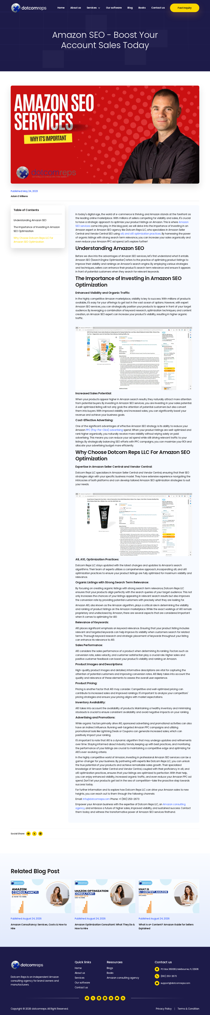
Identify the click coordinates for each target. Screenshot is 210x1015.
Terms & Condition (188, 1008)
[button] (93, 8)
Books (142, 7)
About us (75, 7)
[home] (28, 8)
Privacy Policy (164, 1008)
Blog (130, 7)
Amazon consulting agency (123, 977)
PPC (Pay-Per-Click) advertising (104, 430)
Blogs (110, 968)
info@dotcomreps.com (96, 799)
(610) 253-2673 (169, 976)
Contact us (158, 7)
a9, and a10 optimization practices (140, 233)
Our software (114, 7)
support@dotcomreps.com (175, 983)
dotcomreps (39, 1008)
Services (92, 7)
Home (61, 7)
